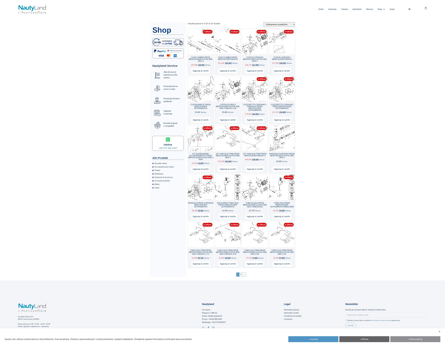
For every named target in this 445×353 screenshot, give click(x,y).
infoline (168, 144)
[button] (409, 9)
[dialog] (222, 340)
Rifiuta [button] (365, 339)
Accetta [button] (314, 339)
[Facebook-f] (208, 327)
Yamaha (344, 9)
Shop (380, 9)
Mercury (369, 9)
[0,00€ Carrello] (425, 8)
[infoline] (168, 139)
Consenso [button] (288, 319)
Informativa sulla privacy (381, 320)
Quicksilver (357, 9)
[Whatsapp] (203, 327)
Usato (392, 9)
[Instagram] (213, 327)
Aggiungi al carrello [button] (201, 71)
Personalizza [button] (416, 339)
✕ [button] (439, 331)
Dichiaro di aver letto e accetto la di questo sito (373, 320)
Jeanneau (332, 9)
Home (321, 9)
